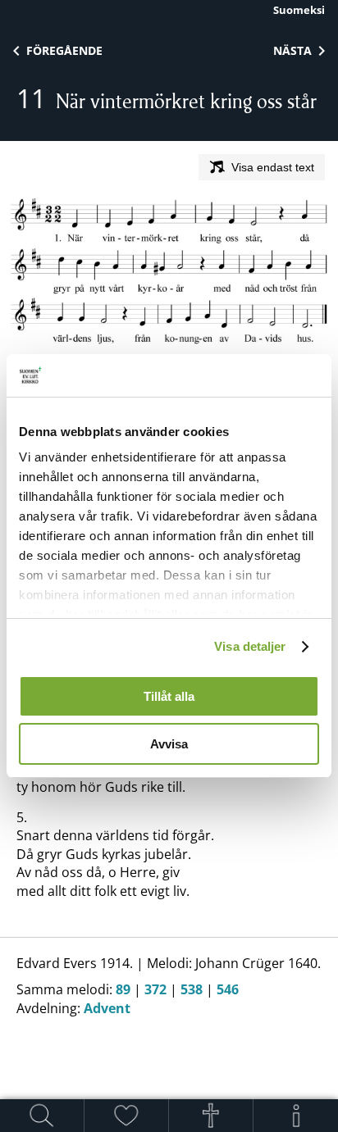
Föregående (64, 50)
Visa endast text (272, 167)
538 (191, 989)
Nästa (292, 50)
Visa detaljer (249, 646)
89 (123, 989)
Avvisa (169, 744)
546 (228, 989)
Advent (107, 1008)
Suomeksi (299, 9)
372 (155, 989)
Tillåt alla (169, 696)
